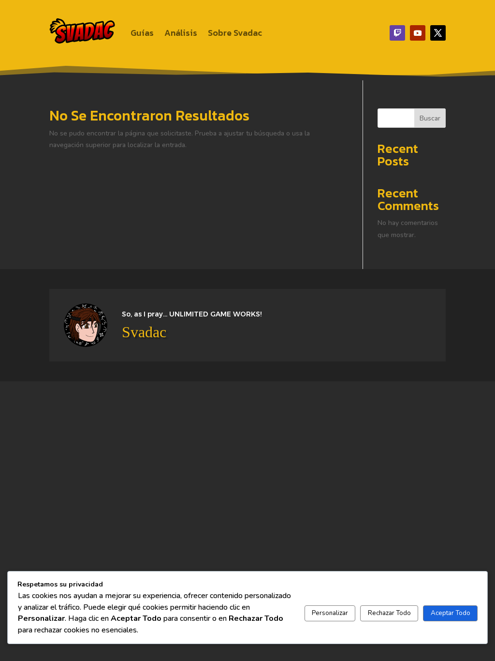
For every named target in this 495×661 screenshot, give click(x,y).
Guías (142, 32)
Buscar (430, 118)
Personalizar (330, 613)
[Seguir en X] (438, 33)
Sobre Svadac (235, 32)
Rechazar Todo (389, 613)
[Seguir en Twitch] (397, 33)
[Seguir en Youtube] (417, 33)
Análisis (180, 32)
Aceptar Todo (450, 613)
